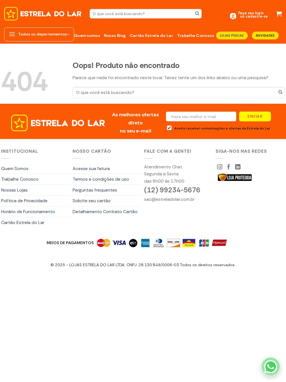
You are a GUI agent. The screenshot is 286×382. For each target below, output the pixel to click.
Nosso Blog (115, 35)
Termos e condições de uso (101, 179)
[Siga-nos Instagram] (219, 167)
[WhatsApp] (270, 366)
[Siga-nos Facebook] (228, 167)
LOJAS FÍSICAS (232, 35)
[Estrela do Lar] (42, 13)
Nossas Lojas (14, 190)
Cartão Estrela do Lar (151, 35)
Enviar (255, 116)
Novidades (265, 35)
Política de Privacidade (24, 201)
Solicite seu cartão (92, 201)
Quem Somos (14, 168)
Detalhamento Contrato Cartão (105, 211)
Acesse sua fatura (91, 168)
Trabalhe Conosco (195, 35)
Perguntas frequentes (95, 190)
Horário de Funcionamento (28, 211)
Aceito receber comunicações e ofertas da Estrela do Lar (222, 128)
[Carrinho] (279, 14)
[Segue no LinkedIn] (237, 167)
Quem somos (87, 35)
